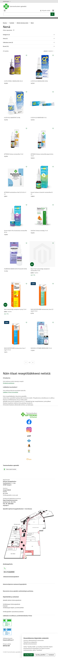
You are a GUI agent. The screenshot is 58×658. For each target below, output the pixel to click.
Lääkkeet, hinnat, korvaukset (10, 392)
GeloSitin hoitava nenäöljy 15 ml (39, 230)
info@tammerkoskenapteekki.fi (11, 576)
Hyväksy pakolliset (41, 655)
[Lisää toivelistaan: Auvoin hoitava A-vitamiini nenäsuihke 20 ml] (53, 166)
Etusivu (5, 23)
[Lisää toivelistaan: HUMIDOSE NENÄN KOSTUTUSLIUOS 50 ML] (26, 243)
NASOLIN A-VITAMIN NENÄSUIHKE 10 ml (41, 348)
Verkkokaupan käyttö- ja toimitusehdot (13, 607)
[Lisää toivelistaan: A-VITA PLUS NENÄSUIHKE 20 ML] (53, 55)
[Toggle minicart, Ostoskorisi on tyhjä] (53, 10)
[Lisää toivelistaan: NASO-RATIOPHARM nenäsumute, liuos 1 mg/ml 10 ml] (26, 322)
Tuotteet (11, 23)
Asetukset (51, 655)
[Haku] (52, 14)
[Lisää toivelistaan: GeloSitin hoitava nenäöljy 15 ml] (53, 204)
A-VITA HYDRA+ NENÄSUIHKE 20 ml (13, 81)
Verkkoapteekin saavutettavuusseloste (13, 611)
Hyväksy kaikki (29, 655)
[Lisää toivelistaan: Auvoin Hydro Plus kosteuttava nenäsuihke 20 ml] (26, 204)
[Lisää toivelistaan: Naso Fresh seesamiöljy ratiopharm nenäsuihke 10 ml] (53, 243)
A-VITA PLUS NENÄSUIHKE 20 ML (39, 81)
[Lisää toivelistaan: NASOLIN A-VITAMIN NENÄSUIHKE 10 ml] (53, 322)
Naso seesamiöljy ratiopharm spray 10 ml (15, 309)
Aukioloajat (6, 1)
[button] (29, 30)
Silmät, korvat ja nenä (22, 23)
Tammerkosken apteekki (17, 6)
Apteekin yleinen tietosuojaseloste (12, 600)
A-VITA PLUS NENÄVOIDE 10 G (38, 117)
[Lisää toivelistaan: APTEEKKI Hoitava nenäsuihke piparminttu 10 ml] (53, 128)
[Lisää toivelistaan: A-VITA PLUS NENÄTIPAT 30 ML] (26, 91)
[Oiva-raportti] (29, 459)
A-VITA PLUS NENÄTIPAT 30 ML (12, 117)
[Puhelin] (29, 571)
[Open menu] (5, 10)
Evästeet (5, 606)
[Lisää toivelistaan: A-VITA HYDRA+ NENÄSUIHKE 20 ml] (26, 55)
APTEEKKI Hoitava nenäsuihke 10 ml (13, 154)
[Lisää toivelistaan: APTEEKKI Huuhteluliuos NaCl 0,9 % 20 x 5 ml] (26, 166)
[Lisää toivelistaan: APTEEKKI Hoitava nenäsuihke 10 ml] (26, 128)
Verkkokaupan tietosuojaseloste (11, 604)
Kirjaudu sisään (46, 10)
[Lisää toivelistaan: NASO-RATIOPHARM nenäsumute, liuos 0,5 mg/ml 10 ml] (53, 283)
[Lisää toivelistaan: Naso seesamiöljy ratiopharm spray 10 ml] (26, 283)
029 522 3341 (6, 646)
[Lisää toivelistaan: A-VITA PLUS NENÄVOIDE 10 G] (53, 91)
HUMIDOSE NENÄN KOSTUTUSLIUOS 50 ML (15, 269)
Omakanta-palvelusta (8, 383)
